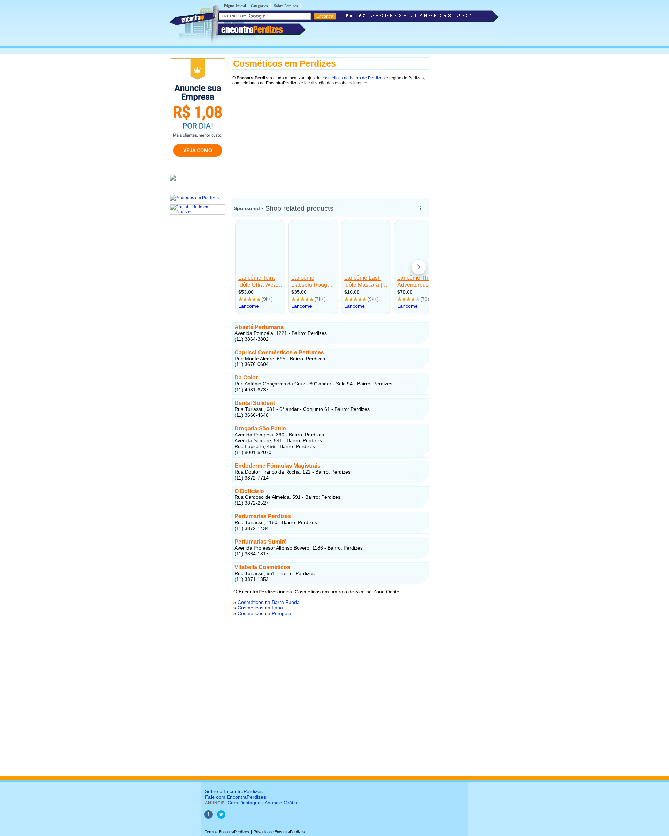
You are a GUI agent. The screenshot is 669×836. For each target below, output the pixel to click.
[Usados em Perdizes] (173, 181)
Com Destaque (244, 802)
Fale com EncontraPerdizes (235, 797)
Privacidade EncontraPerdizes (279, 832)
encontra (252, 29)
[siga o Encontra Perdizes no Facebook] (208, 817)
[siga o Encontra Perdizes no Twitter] (221, 817)
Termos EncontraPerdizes (227, 832)
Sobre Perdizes (286, 5)
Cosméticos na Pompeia (264, 613)
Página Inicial (235, 5)
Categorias (259, 5)
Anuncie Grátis (280, 802)
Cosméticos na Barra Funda (269, 602)
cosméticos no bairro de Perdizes (353, 78)
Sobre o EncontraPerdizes (234, 791)
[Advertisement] (330, 138)
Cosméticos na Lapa (260, 608)
